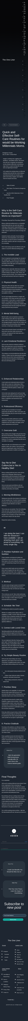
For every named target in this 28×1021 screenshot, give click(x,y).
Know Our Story (25, 26)
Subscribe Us (25, 99)
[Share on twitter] (2, 819)
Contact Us (25, 33)
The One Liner (8, 60)
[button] (24, 57)
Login (25, 841)
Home (24, 61)
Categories (24, 8)
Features (25, 13)
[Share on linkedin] (5, 819)
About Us (24, 106)
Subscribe (13, 919)
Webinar (24, 18)
